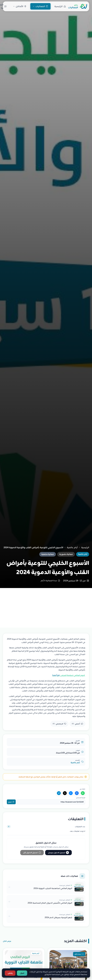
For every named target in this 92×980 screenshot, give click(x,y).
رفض (10, 973)
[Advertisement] (46, 606)
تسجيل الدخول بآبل (30, 853)
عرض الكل (7, 941)
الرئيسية (85, 547)
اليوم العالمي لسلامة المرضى (68, 675)
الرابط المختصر (80, 797)
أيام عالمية (72, 547)
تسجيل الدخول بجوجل (58, 853)
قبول (22, 973)
